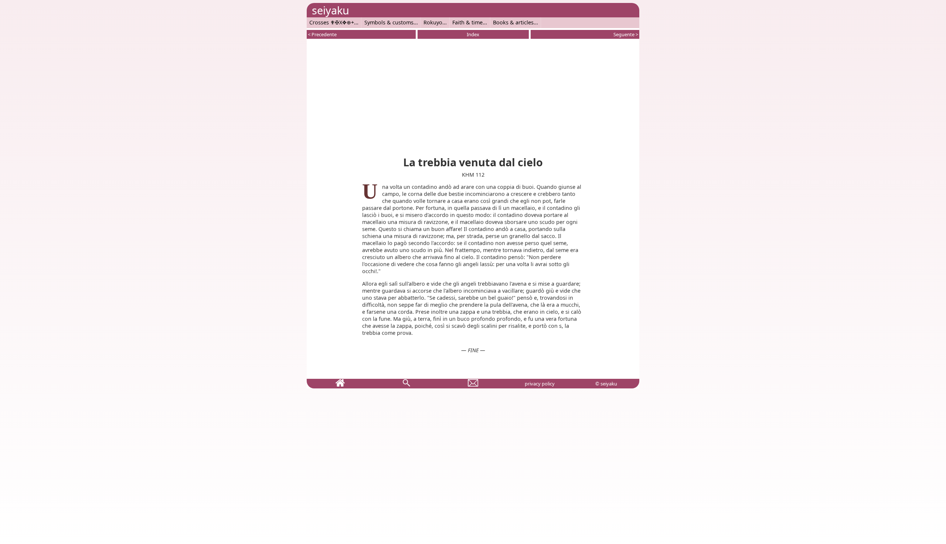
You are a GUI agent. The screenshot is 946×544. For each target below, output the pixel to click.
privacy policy (540, 383)
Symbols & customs (389, 22)
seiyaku (330, 10)
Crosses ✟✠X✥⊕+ (331, 22)
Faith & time (467, 22)
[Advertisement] (473, 96)
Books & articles (513, 22)
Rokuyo (432, 22)
